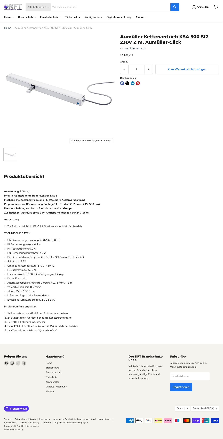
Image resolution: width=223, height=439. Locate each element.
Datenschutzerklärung (25, 419)
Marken (141, 17)
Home (8, 17)
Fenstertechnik (49, 17)
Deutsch (181, 408)
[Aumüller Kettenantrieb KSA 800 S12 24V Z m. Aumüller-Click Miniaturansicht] (10, 154)
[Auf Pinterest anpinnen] (138, 83)
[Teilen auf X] (127, 83)
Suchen (7, 419)
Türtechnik (71, 17)
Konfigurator (93, 17)
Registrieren (181, 387)
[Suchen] (174, 7)
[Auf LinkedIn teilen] (133, 83)
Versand (47, 422)
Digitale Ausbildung (119, 17)
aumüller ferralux (135, 48)
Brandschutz (26, 17)
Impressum (44, 419)
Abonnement (10, 422)
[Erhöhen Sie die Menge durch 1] (148, 69)
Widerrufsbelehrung (29, 422)
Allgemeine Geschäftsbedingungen (71, 422)
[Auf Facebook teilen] (122, 83)
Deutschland (203, 408)
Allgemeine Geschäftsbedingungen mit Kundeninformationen (82, 419)
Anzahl (123, 62)
